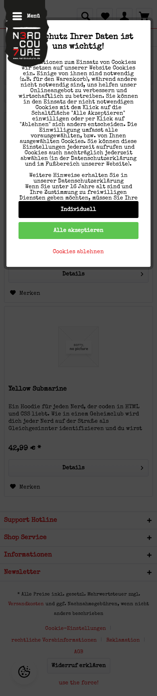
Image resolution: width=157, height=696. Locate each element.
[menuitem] (22, 16)
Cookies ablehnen (78, 252)
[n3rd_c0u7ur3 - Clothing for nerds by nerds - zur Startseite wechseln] (26, 35)
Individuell (78, 209)
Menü (33, 16)
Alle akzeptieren (78, 230)
